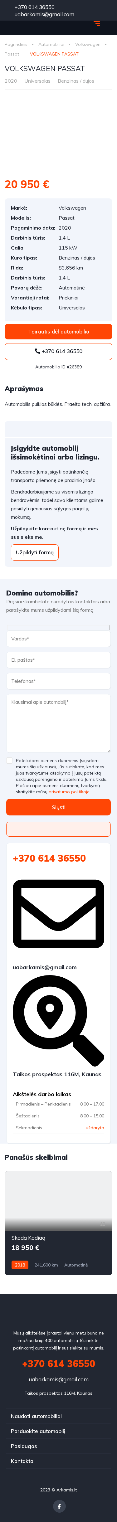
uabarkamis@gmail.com (59, 1379)
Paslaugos (24, 1446)
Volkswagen (87, 44)
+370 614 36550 (34, 7)
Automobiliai (51, 44)
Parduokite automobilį (38, 1431)
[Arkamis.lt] (31, 24)
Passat (12, 54)
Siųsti (59, 807)
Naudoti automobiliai (36, 1416)
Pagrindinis (16, 44)
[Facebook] (59, 1506)
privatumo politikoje (69, 792)
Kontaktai (23, 1461)
